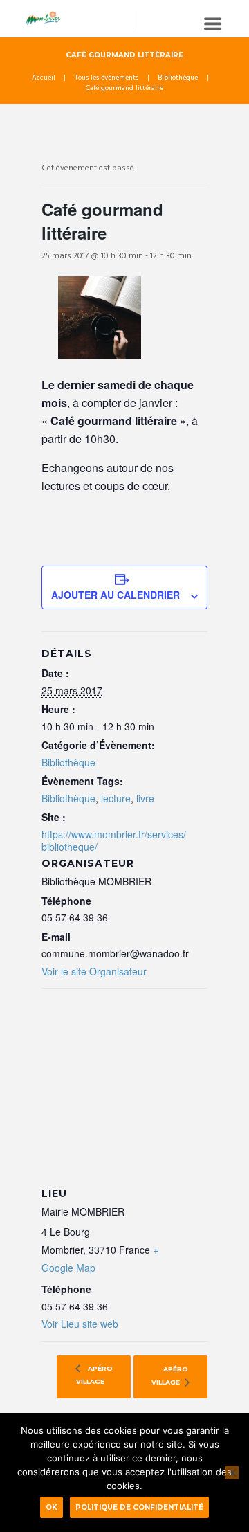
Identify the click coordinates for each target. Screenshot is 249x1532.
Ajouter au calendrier (115, 595)
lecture (116, 798)
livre (145, 798)
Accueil (43, 78)
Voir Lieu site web (80, 1324)
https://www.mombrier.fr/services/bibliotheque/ (114, 840)
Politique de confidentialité (139, 1507)
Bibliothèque (178, 78)
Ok (51, 1507)
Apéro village (94, 1375)
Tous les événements (106, 78)
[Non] (232, 1472)
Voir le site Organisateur (94, 971)
